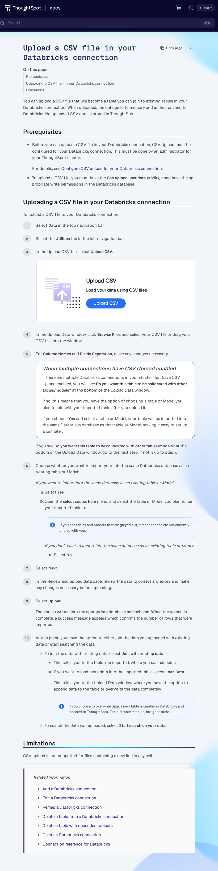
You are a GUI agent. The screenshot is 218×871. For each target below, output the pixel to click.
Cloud (204, 8)
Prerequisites (37, 76)
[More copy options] (190, 48)
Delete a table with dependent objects (78, 825)
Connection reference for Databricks (76, 844)
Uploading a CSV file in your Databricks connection (70, 83)
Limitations (35, 90)
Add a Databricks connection (70, 788)
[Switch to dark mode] (191, 8)
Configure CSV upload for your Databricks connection (111, 168)
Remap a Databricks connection (72, 807)
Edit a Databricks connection (69, 797)
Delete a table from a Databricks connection (83, 816)
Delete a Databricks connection (72, 834)
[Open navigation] (179, 8)
